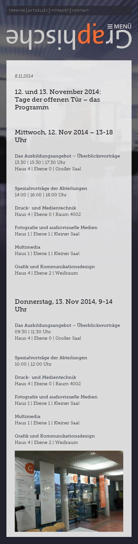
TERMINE (17, 11)
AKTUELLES (38, 11)
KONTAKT (80, 11)
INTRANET (60, 11)
